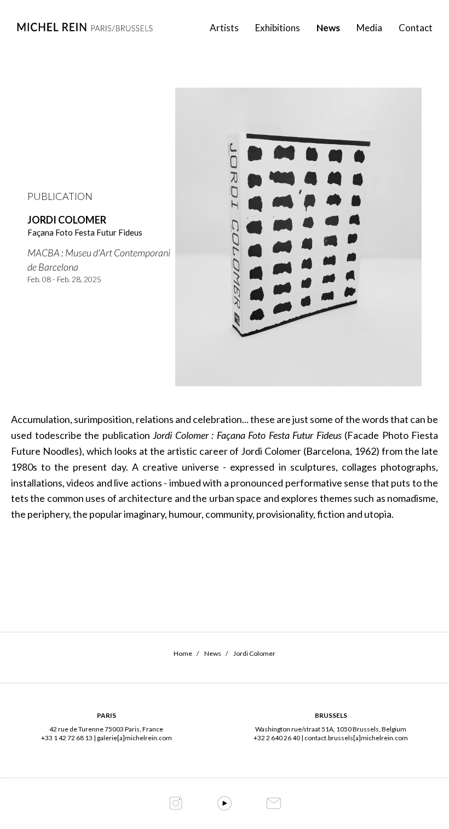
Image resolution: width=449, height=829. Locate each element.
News (328, 27)
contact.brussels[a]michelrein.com (356, 738)
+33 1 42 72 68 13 (67, 738)
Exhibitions (277, 27)
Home (183, 653)
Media (369, 27)
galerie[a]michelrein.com (134, 738)
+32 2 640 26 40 (277, 738)
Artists (224, 27)
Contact (416, 27)
